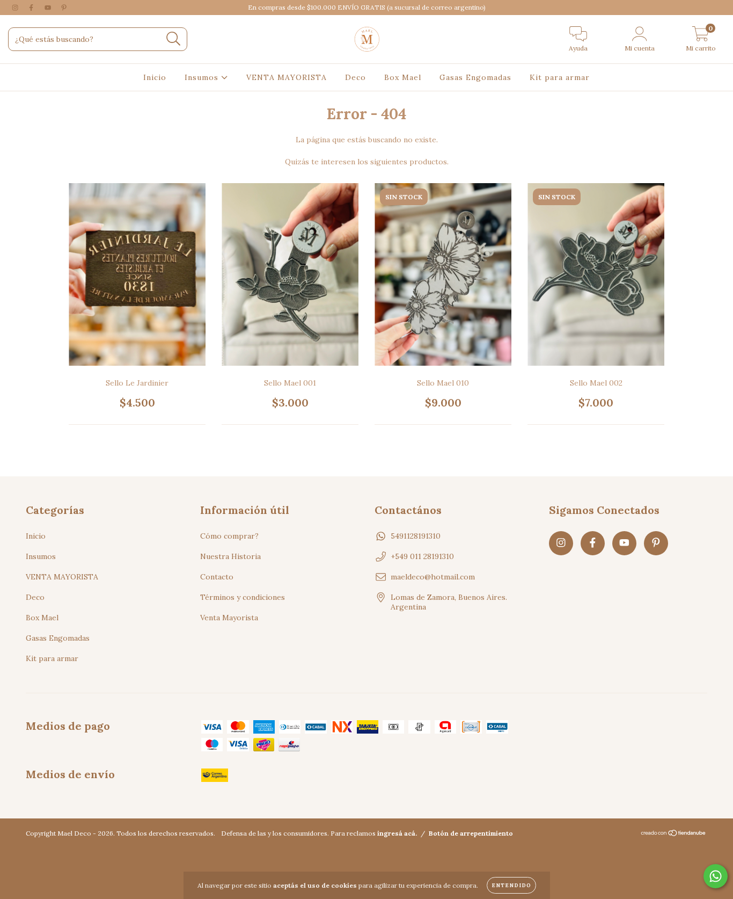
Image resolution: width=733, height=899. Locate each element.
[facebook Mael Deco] (32, 7)
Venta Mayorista (229, 617)
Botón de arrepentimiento (471, 833)
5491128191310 (416, 536)
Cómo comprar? (229, 536)
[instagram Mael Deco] (16, 7)
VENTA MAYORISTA (286, 77)
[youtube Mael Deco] (49, 7)
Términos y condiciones (242, 597)
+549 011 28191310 (422, 556)
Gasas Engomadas (475, 77)
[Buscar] (173, 39)
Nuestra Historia (230, 556)
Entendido (511, 885)
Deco (355, 77)
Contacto (216, 577)
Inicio (154, 77)
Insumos (203, 77)
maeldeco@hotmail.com (433, 577)
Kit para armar (560, 77)
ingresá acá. (397, 833)
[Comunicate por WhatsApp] (715, 876)
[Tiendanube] (673, 834)
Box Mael (402, 77)
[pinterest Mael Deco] (64, 7)
